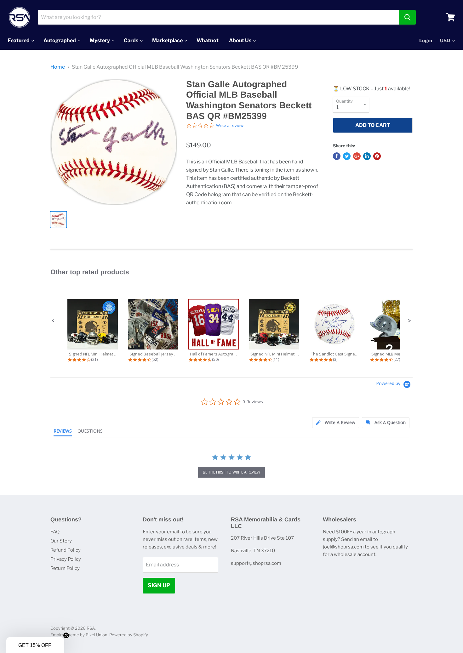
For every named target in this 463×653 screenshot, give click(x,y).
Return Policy (65, 568)
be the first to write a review (231, 472)
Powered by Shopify (128, 634)
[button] (53, 321)
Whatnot (208, 40)
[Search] (407, 17)
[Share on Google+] (357, 156)
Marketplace (168, 40)
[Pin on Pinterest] (377, 156)
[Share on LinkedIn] (367, 156)
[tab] (335, 422)
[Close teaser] (66, 635)
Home (57, 67)
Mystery (100, 40)
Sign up (159, 585)
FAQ (55, 532)
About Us (240, 40)
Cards (131, 40)
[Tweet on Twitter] (347, 156)
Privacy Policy (65, 559)
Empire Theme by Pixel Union (78, 634)
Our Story (61, 541)
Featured (19, 40)
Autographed (60, 40)
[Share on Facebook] (336, 156)
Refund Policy (65, 550)
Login (425, 40)
